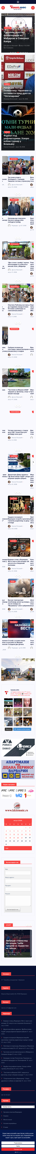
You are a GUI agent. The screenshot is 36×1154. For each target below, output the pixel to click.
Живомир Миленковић (10, 99)
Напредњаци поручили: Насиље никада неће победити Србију (17, 220)
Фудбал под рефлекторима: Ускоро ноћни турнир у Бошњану (17, 37)
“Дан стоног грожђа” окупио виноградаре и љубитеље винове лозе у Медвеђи (18, 264)
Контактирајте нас (12, 909)
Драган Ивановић (17, 184)
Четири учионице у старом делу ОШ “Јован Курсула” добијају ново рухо (18, 432)
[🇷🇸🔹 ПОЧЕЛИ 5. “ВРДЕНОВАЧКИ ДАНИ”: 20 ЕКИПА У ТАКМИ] (8, 712)
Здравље (14, 456)
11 (10, 834)
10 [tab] (27, 52)
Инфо (12, 581)
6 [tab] (19, 52)
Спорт (7, 27)
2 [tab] (12, 52)
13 (18, 834)
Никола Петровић (12, 45)
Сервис (5, 1116)
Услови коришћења (9, 1123)
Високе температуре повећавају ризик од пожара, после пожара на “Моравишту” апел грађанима (19, 603)
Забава (13, 541)
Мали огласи (7, 1119)
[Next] (19, 193)
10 (6, 834)
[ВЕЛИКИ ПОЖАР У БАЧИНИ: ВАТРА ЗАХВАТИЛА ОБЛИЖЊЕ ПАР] (8, 721)
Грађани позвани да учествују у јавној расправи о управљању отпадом (19, 349)
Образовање (15, 412)
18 (10, 837)
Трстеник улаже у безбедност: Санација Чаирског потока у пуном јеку (19, 179)
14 (22, 834)
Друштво (14, 159)
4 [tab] (15, 52)
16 (30, 834)
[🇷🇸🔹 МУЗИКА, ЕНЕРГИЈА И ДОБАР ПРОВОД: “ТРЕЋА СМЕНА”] (18, 721)
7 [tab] (20, 52)
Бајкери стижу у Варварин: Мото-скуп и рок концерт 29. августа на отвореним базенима (18, 562)
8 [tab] (23, 52)
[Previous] (16, 193)
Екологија (14, 329)
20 (18, 837)
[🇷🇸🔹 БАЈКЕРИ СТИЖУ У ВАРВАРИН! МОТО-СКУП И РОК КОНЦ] (8, 702)
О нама (5, 1127)
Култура (13, 498)
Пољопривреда (16, 246)
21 (22, 837)
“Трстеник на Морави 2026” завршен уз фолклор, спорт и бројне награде (19, 391)
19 (14, 837)
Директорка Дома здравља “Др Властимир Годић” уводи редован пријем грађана (19, 476)
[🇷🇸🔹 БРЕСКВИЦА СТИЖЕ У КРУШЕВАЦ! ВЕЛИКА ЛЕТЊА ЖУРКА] (27, 702)
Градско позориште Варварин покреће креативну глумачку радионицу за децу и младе (19, 520)
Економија (14, 244)
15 (26, 834)
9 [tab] (25, 52)
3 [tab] (14, 52)
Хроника (14, 622)
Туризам (14, 371)
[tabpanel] (18, 33)
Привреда (24, 286)
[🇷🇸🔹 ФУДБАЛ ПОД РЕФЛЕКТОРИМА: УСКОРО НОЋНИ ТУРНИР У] (18, 702)
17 (6, 837)
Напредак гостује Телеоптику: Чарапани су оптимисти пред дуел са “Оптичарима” (18, 91)
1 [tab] (10, 52)
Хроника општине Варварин (12, 1112)
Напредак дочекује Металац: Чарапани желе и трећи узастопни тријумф (15, 944)
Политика (14, 199)
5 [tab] (17, 52)
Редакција (15, 225)
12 (14, 834)
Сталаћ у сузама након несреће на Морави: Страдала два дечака (16, 642)
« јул (6, 848)
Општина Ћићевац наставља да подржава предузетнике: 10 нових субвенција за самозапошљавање (19, 307)
